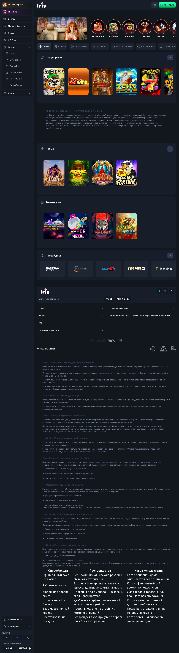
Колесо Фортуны (16, 5)
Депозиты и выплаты (49, 330)
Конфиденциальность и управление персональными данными (140, 316)
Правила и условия (119, 308)
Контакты (43, 316)
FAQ (40, 323)
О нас (41, 308)
